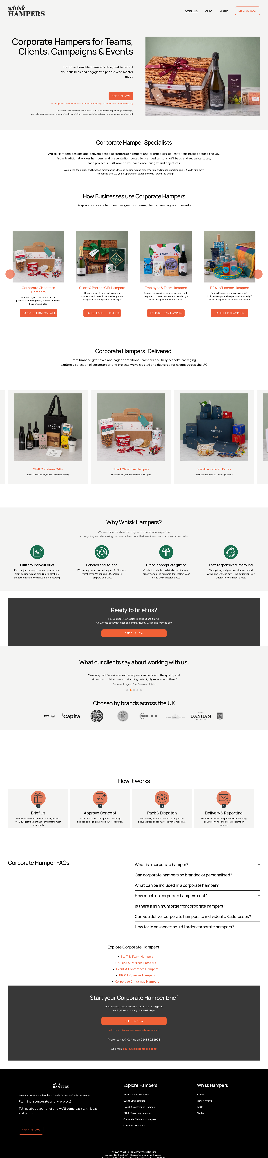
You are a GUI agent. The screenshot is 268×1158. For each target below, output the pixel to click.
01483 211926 (150, 1039)
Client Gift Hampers (134, 1101)
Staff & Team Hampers (137, 957)
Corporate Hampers (134, 1125)
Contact (224, 11)
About (208, 11)
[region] (134, 274)
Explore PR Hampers (229, 313)
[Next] (258, 274)
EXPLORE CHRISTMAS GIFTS (40, 313)
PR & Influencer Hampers (137, 975)
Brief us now (247, 11)
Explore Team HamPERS (166, 313)
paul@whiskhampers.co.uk (140, 1049)
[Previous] (10, 274)
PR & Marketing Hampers (137, 1113)
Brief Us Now (134, 633)
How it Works (204, 1101)
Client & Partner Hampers (137, 963)
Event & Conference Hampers (137, 969)
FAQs (200, 1107)
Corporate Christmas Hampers (137, 981)
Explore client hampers (103, 313)
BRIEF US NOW (31, 1130)
